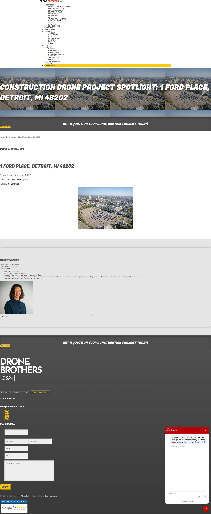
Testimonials (54, 61)
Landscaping (54, 38)
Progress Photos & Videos (60, 7)
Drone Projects (11, 137)
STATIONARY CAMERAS (57, 19)
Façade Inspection (56, 8)
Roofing (52, 40)
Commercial (13, 184)
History (51, 49)
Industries (48, 28)
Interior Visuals (55, 10)
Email (6, 445)
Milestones (53, 15)
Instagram (8, 428)
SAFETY (51, 22)
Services (50, 5)
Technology (53, 57)
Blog (46, 45)
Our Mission (53, 52)
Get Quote (50, 65)
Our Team (52, 50)
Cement (51, 33)
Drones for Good (56, 54)
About (49, 47)
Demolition (53, 24)
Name (6, 437)
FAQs (50, 59)
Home (2, 137)
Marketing (53, 14)
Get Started (5, 127)
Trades (49, 31)
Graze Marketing (51, 496)
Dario (92, 315)
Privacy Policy (25, 496)
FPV (49, 17)
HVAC (50, 36)
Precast (52, 42)
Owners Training (55, 21)
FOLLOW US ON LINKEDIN (13, 501)
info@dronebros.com (12, 406)
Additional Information (12, 459)
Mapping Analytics (56, 12)
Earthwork (53, 35)
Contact (52, 56)
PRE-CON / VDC (54, 26)
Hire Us (4, 317)
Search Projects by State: (15, 392)
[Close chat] (206, 509)
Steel (50, 43)
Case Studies (49, 29)
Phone (7, 452)
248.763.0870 (7, 398)
